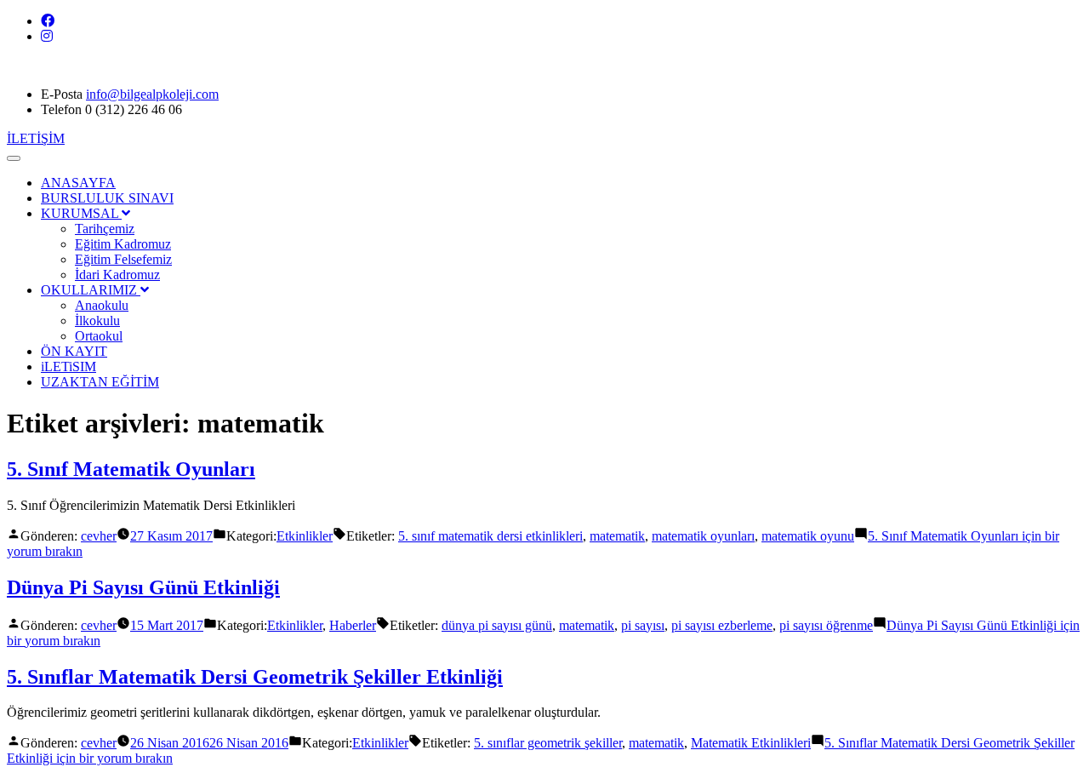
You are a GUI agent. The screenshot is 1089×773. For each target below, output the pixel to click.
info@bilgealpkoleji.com (152, 94)
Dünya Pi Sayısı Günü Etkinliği (143, 587)
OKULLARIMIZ (90, 290)
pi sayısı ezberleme (722, 625)
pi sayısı (642, 625)
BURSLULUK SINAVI (107, 198)
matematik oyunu (807, 536)
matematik (617, 536)
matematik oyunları (703, 536)
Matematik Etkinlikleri (751, 743)
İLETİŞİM (36, 138)
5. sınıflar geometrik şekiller (548, 743)
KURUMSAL (81, 213)
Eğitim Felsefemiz (123, 259)
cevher (99, 536)
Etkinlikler (305, 536)
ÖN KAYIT (74, 351)
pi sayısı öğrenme (826, 625)
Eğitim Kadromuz (123, 244)
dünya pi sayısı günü (497, 625)
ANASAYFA (78, 182)
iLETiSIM (68, 366)
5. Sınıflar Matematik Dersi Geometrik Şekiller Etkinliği (255, 677)
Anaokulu (101, 305)
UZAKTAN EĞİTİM (100, 382)
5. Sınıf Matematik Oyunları (131, 469)
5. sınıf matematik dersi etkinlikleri (490, 536)
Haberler (352, 625)
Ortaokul (99, 336)
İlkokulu (97, 320)
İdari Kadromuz (117, 274)
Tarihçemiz (104, 228)
